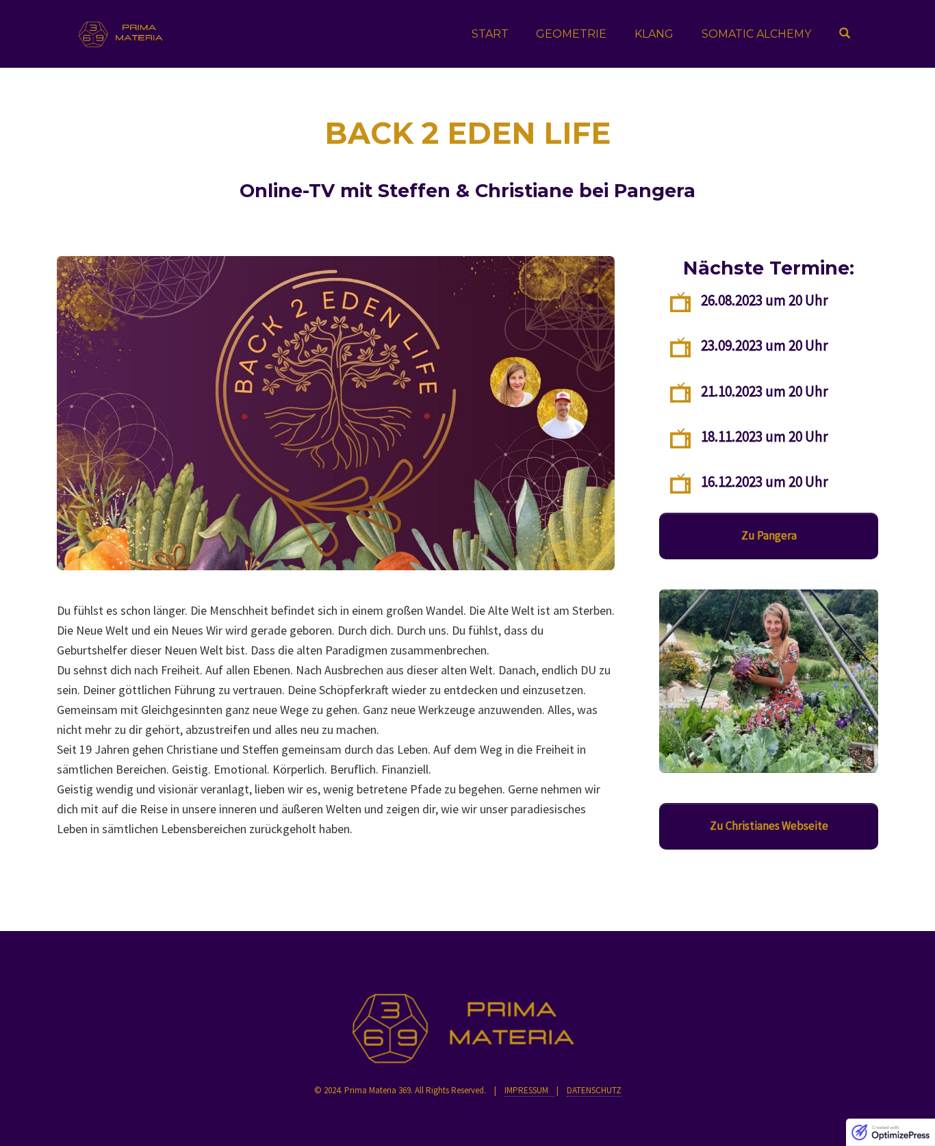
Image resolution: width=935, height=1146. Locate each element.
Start (490, 33)
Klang (654, 33)
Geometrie (571, 33)
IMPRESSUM (529, 1090)
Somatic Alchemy (756, 33)
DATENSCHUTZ (594, 1090)
